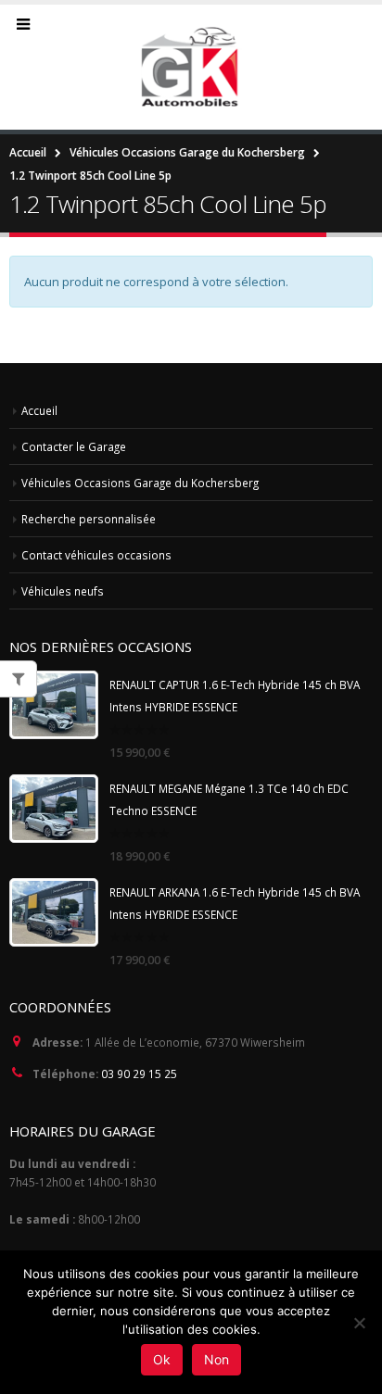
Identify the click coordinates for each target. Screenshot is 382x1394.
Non (216, 1359)
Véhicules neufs (62, 591)
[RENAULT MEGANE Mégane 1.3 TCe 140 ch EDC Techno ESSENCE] (53, 808)
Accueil (39, 410)
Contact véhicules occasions (96, 554)
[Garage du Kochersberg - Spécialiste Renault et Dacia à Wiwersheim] (191, 66)
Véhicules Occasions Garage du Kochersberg (140, 482)
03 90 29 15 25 (139, 1073)
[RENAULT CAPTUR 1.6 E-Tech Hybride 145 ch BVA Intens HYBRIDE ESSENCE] (53, 705)
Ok (162, 1359)
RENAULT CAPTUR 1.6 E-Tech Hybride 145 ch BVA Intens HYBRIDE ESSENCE (234, 695)
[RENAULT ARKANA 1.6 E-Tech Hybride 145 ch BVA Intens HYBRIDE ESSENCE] (53, 912)
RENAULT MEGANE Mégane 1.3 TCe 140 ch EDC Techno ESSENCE (229, 799)
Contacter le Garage (73, 446)
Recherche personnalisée (88, 518)
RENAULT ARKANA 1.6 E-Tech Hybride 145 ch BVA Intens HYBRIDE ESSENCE (234, 903)
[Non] (359, 1322)
